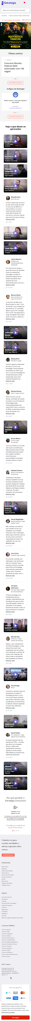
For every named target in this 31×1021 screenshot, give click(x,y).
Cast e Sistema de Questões (12, 20)
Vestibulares (5, 899)
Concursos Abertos (6, 929)
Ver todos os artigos (15, 116)
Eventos (4, 879)
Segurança (4, 868)
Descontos (4, 907)
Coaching (4, 901)
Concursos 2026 (5, 931)
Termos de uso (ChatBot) (8, 875)
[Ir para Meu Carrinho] (24, 3)
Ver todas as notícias (15, 82)
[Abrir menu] (27, 3)
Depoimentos (5, 909)
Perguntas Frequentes (7, 905)
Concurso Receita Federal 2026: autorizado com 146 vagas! (14, 67)
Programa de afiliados (7, 883)
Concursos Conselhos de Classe (9, 944)
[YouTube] (8, 978)
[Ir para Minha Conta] (20, 3)
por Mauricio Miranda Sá (15, 108)
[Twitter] (11, 978)
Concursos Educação (7, 948)
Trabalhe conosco (6, 885)
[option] (15, 813)
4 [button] (18, 830)
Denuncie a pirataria (7, 877)
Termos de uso (5, 873)
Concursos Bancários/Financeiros (10, 954)
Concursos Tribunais (7, 946)
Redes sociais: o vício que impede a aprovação (15, 101)
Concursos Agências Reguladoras (10, 942)
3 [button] (16, 830)
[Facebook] (5, 978)
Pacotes (4, 15)
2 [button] (14, 830)
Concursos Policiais (6, 936)
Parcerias (4, 915)
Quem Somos (5, 866)
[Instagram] (2, 978)
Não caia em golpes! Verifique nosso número (12, 918)
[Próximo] (27, 46)
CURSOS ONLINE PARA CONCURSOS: (19, 15)
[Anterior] (3, 46)
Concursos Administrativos (8, 938)
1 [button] (12, 830)
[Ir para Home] (9, 3)
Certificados (4, 911)
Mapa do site (5, 881)
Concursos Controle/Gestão (8, 940)
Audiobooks (4, 913)
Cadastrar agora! (8, 855)
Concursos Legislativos (7, 933)
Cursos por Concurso (7, 897)
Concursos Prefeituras (7, 952)
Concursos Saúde (6, 950)
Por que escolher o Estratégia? (9, 903)
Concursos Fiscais (6, 956)
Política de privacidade (7, 871)
